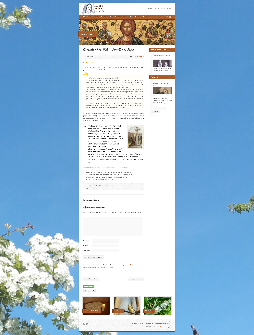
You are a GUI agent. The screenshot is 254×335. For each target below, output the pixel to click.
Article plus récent (91, 279)
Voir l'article (115, 43)
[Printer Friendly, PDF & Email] (88, 286)
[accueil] (84, 16)
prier (94, 188)
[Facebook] (170, 17)
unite (98, 188)
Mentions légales (165, 327)
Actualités (154, 77)
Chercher (155, 111)
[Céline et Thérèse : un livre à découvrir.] (162, 63)
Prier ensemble (120, 17)
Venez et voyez (90, 43)
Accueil (83, 43)
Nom (86, 241)
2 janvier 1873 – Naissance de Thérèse (162, 84)
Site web (86, 250)
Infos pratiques (134, 17)
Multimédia (146, 17)
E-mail (86, 245)
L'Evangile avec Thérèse (104, 43)
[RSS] (167, 17)
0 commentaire (131, 57)
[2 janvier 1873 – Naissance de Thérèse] (162, 90)
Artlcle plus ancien (136, 279)
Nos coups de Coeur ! (158, 50)
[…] (164, 103)
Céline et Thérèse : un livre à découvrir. (162, 57)
